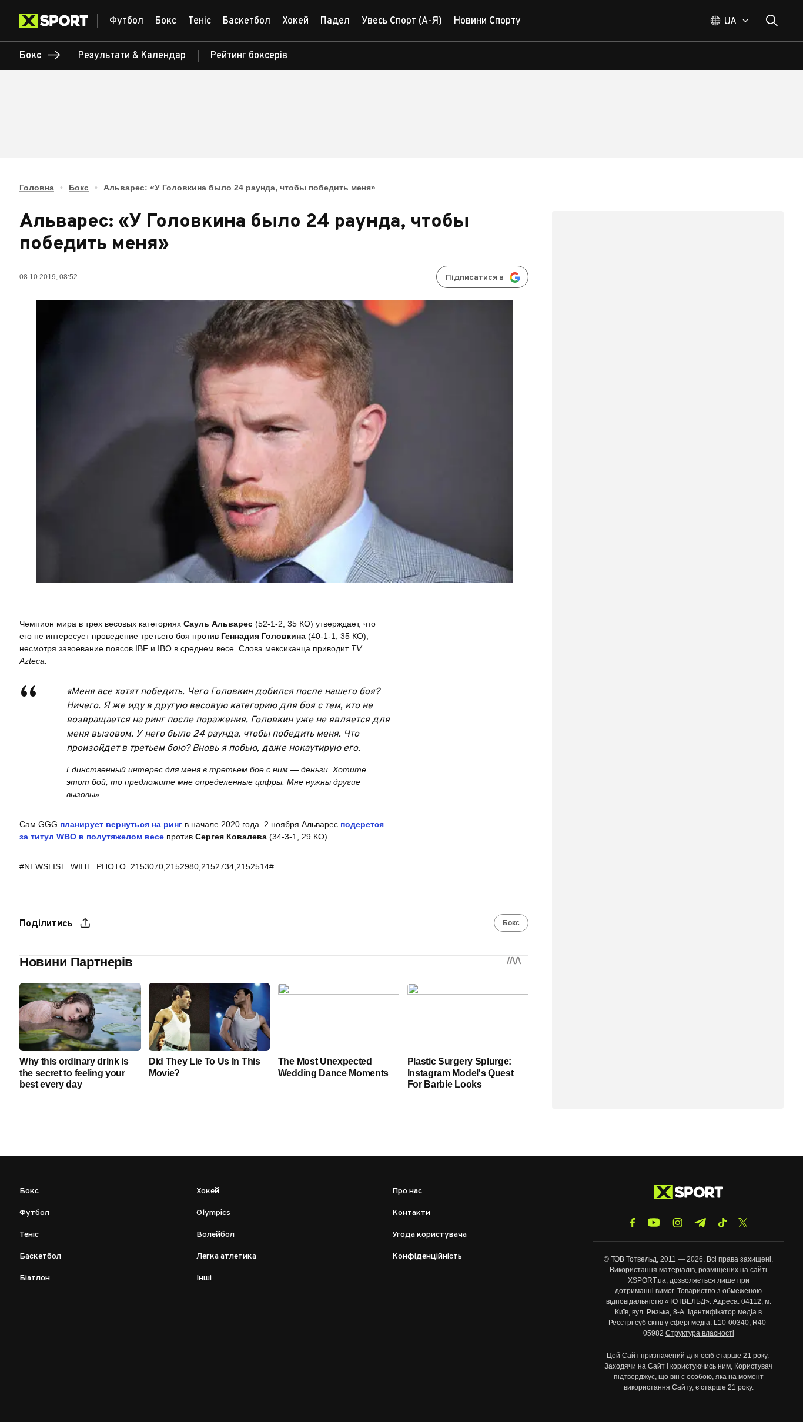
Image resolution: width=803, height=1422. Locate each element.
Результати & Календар (132, 56)
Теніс (29, 1235)
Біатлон (34, 1278)
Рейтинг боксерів (248, 56)
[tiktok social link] (722, 1222)
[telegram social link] (700, 1222)
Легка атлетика (226, 1257)
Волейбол (215, 1235)
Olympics (213, 1213)
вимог (664, 1291)
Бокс (79, 187)
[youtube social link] (654, 1222)
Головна (36, 187)
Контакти (411, 1213)
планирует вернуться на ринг (122, 824)
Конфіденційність (427, 1257)
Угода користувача (429, 1235)
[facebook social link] (632, 1222)
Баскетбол (40, 1257)
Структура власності (699, 1333)
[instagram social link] (677, 1222)
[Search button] (772, 20)
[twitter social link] (743, 1222)
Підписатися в (475, 278)
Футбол (34, 1213)
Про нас (407, 1191)
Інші (204, 1278)
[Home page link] (58, 21)
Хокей (207, 1191)
